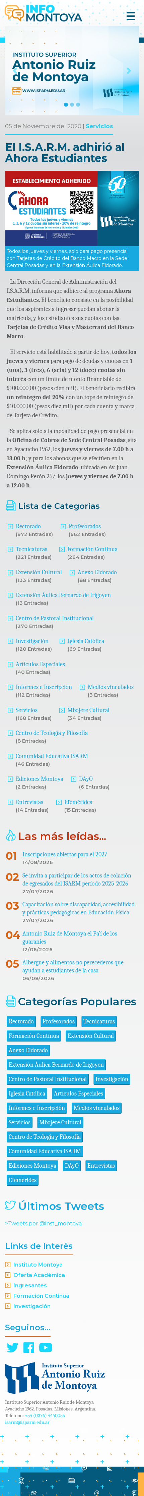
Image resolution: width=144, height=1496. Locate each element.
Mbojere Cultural (88, 710)
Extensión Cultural (39, 572)
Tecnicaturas (31, 549)
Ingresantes (30, 1285)
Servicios (99, 126)
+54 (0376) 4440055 (45, 1415)
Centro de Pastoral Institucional (55, 618)
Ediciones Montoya (39, 779)
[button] (15, 71)
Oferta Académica (39, 1275)
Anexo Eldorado (97, 572)
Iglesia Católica (86, 641)
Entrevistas (29, 802)
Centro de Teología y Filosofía (52, 733)
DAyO (86, 779)
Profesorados (85, 526)
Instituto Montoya (38, 1265)
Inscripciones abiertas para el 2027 (64, 854)
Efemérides (78, 802)
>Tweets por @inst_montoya (43, 1223)
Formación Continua (92, 549)
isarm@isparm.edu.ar (27, 1422)
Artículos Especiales (40, 664)
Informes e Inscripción (44, 687)
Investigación (32, 641)
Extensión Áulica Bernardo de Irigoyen (63, 595)
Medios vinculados (111, 687)
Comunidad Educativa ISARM (52, 756)
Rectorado (28, 526)
